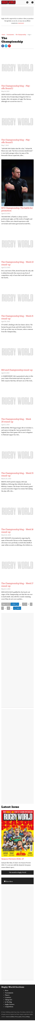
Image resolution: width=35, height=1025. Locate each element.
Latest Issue (10, 807)
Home (3, 34)
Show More (9, 881)
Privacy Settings (26, 1016)
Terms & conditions (10, 1016)
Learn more (21, 23)
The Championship (21, 34)
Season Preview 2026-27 (12, 859)
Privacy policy (18, 1016)
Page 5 (29, 34)
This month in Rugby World (17, 872)
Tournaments (10, 34)
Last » (18, 608)
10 (8, 608)
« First (14, 604)
